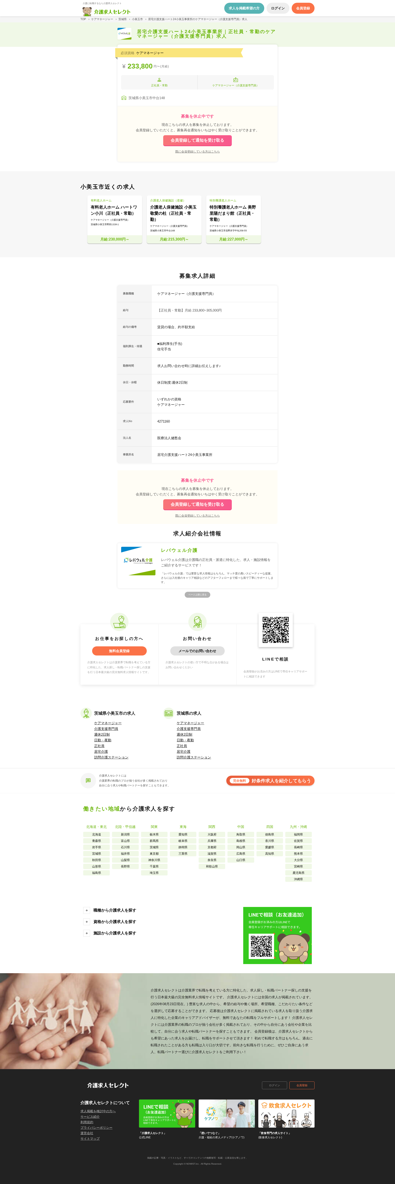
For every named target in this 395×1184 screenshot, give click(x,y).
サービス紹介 (90, 1116)
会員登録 (301, 1085)
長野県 (125, 866)
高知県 (269, 853)
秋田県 (96, 860)
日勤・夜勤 (102, 740)
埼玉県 (154, 873)
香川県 (269, 841)
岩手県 (96, 847)
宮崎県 (298, 866)
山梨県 (125, 860)
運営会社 (86, 1133)
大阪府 (212, 834)
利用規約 (86, 1122)
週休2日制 (102, 734)
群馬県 (154, 841)
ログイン (274, 1085)
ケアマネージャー (108, 723)
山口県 (240, 860)
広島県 (240, 853)
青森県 (96, 841)
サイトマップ (90, 1138)
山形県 (96, 866)
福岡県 (298, 834)
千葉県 (154, 866)
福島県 (96, 873)
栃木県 (154, 834)
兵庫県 (212, 841)
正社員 (99, 746)
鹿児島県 (298, 873)
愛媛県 (269, 847)
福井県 (125, 853)
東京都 (154, 853)
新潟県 (125, 834)
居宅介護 (101, 751)
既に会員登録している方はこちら (197, 151)
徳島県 (269, 834)
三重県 (183, 853)
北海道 (96, 834)
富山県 (125, 841)
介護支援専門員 (106, 729)
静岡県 (183, 847)
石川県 (125, 847)
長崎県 (298, 847)
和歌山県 (212, 866)
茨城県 (154, 847)
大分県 (298, 860)
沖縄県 (298, 879)
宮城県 (96, 853)
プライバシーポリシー (96, 1127)
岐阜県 (183, 841)
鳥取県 (240, 834)
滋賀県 (212, 853)
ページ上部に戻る (197, 594)
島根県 (240, 841)
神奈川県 (154, 860)
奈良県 (212, 860)
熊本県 (298, 853)
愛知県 (183, 834)
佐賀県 (298, 841)
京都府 (212, 847)
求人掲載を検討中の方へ (98, 1111)
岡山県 (240, 847)
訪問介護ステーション (111, 757)
